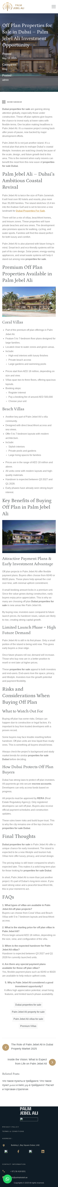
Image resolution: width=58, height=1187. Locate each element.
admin (5, 80)
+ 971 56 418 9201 (18, 1171)
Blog (4, 69)
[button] (7, 1179)
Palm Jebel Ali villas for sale (28, 1019)
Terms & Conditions (13, 1131)
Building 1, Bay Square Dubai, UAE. (25, 1145)
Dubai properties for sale (30, 211)
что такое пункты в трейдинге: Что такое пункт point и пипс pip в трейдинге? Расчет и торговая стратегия (28, 1085)
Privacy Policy (10, 1127)
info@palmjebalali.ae (19, 1177)
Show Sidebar (14, 102)
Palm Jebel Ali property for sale (28, 1012)
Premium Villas (28, 1026)
